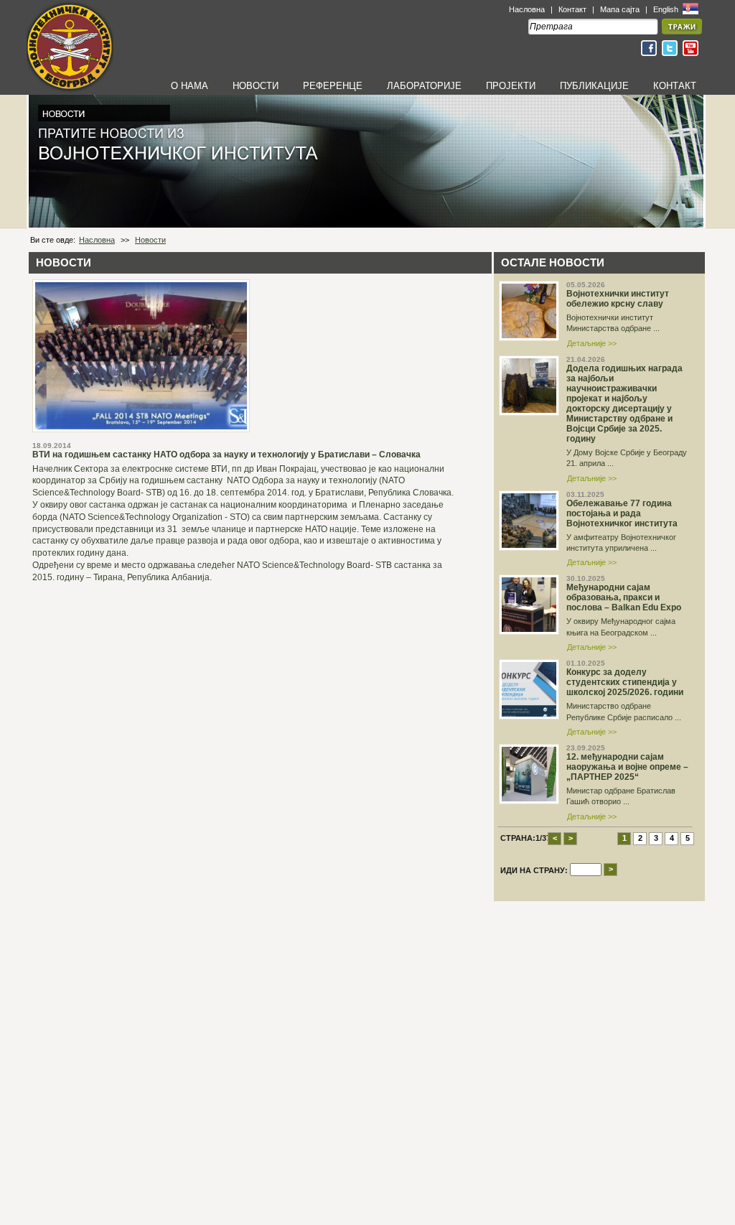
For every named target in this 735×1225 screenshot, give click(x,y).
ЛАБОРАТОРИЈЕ (424, 85)
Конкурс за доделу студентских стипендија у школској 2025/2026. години (624, 682)
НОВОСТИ (255, 85)
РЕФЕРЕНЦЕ (332, 85)
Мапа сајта (620, 9)
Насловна (527, 9)
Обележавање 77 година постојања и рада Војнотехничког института (622, 513)
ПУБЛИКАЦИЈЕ (594, 85)
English (666, 9)
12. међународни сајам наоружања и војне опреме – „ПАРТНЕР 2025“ (627, 767)
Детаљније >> (592, 343)
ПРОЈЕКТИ (510, 85)
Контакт (572, 9)
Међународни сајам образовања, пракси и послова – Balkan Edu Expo (623, 597)
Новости (150, 240)
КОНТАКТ (674, 85)
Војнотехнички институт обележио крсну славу (617, 299)
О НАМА (189, 85)
